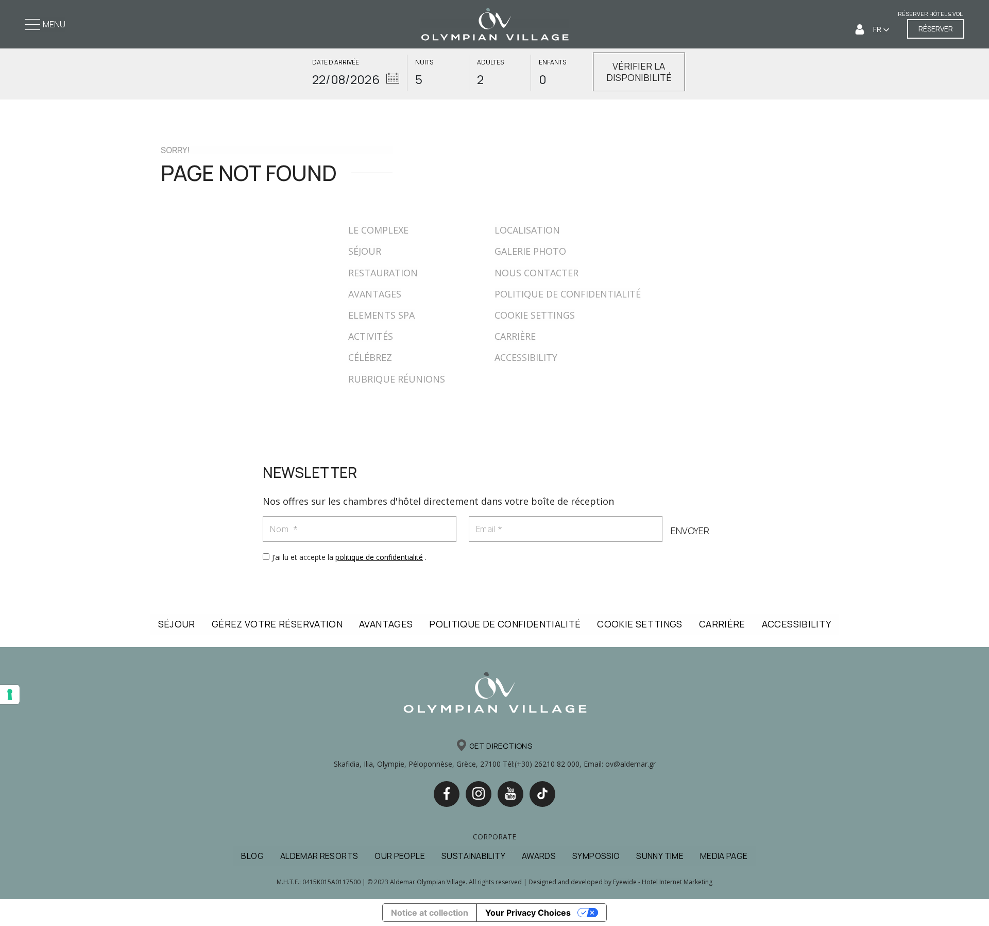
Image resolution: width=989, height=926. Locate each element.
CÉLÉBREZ (370, 357)
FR (878, 29)
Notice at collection (429, 912)
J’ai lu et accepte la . (349, 557)
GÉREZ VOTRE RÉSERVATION (277, 624)
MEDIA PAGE (724, 856)
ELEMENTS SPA (381, 315)
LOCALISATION (527, 230)
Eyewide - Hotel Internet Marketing (662, 882)
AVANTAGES (374, 294)
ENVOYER (690, 530)
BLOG (252, 856)
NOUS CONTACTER (536, 273)
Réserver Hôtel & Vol (930, 14)
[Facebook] (446, 794)
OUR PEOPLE (399, 856)
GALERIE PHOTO (530, 251)
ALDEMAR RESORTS (319, 856)
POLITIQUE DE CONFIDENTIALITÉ (567, 294)
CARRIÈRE (515, 336)
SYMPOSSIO (596, 856)
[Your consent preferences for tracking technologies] (10, 694)
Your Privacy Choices (528, 912)
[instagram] (478, 794)
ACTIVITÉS (370, 336)
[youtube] (510, 794)
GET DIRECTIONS (500, 745)
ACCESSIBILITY (525, 357)
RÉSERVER (935, 29)
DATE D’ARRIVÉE (335, 62)
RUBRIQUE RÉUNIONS (396, 379)
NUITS (424, 62)
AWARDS (539, 856)
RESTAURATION (383, 273)
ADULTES (490, 62)
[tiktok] (542, 794)
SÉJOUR (364, 251)
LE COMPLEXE (378, 230)
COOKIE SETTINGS (534, 315)
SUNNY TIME (660, 856)
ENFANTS (552, 62)
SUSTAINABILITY (473, 856)
